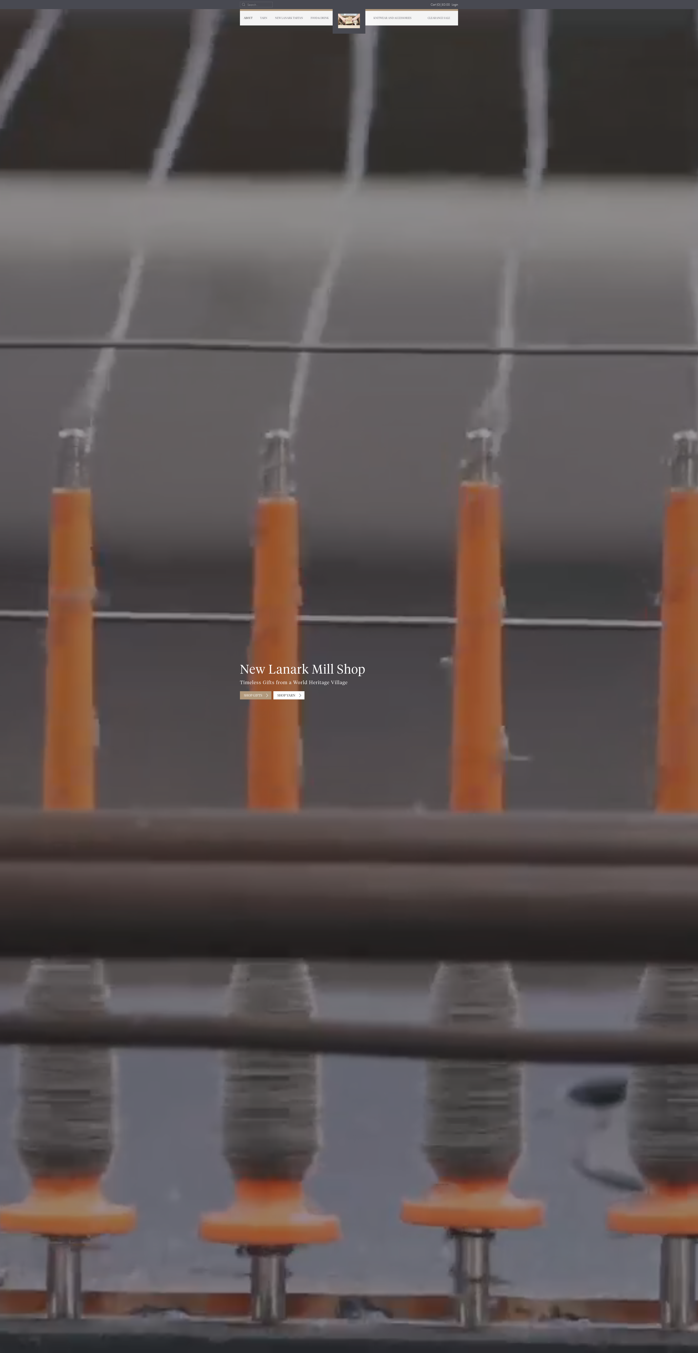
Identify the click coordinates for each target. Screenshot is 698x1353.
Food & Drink (320, 18)
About (248, 18)
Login (455, 4)
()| (440, 4)
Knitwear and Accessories (393, 18)
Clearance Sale (439, 18)
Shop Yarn (286, 695)
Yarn (263, 18)
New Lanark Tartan (289, 18)
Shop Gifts (253, 695)
